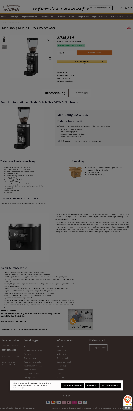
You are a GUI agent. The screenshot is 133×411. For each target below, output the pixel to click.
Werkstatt (60, 346)
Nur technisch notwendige (72, 385)
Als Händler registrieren (33, 350)
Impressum (27, 388)
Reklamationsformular (32, 362)
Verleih (59, 373)
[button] (82, 62)
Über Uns (60, 377)
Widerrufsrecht (30, 370)
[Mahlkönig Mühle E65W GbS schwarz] (31, 56)
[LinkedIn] (69, 396)
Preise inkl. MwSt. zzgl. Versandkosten (69, 41)
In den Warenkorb (95, 53)
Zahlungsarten (29, 377)
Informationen (65, 340)
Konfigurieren (91, 385)
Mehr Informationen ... (40, 385)
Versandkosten (86, 408)
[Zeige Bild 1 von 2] (50, 57)
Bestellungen (31, 340)
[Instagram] (67, 396)
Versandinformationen (33, 366)
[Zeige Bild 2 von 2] (50, 59)
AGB (25, 346)
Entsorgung (28, 354)
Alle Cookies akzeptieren (110, 385)
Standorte (61, 370)
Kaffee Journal (62, 358)
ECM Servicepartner (32, 373)
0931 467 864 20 (9, 350)
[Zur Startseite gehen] (10, 7)
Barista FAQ (61, 354)
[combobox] (100, 8)
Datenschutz (62, 350)
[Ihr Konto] (121, 8)
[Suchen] (110, 8)
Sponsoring (61, 366)
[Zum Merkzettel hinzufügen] (48, 39)
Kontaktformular (8, 364)
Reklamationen (30, 358)
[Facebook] (64, 396)
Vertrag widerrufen (98, 347)
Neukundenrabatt (64, 362)
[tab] (55, 93)
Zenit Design (30, 408)
